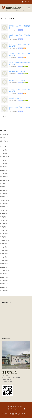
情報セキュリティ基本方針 (15, 406)
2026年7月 (3, 150)
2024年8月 (3, 190)
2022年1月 (3, 237)
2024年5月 (3, 200)
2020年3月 (3, 290)
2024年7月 (3, 193)
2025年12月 (3, 156)
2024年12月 (3, 180)
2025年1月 (3, 176)
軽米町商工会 (15, 414)
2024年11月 (3, 183)
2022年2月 (3, 233)
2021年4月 (3, 257)
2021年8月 (3, 243)
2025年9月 (3, 163)
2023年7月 (3, 210)
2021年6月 (3, 250)
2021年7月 (3, 247)
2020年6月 (3, 280)
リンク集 (22, 409)
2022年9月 (3, 217)
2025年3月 (3, 173)
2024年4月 (3, 203)
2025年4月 (3, 170)
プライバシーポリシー (12, 409)
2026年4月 (3, 153)
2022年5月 (3, 227)
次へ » (4, 116)
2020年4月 (3, 287)
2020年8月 (3, 273)
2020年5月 (3, 284)
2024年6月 (3, 197)
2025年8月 (3, 166)
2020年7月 (3, 277)
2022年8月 (3, 220)
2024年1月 (3, 207)
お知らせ (20, 30)
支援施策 (25, 66)
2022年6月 (3, 223)
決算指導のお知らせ (15, 98)
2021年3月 (3, 260)
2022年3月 (3, 230)
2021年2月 (3, 263)
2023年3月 (3, 213)
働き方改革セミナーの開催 (17, 80)
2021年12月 (3, 240)
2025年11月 (3, 160)
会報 (24, 48)
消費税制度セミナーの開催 (17, 71)
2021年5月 (3, 253)
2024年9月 (3, 187)
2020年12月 (3, 270)
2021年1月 (3, 267)
